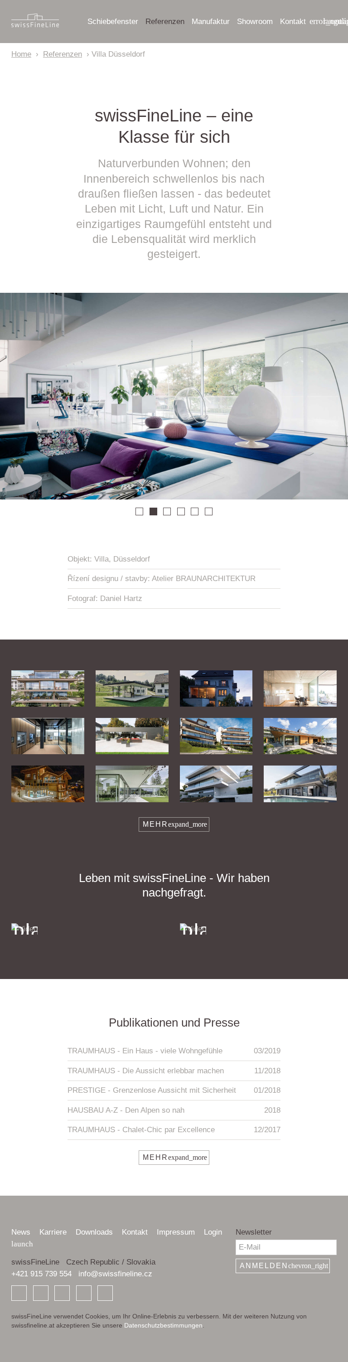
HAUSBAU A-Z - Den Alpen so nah (174, 1110)
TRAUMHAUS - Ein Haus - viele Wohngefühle (174, 1051)
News (20, 1232)
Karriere (53, 1232)
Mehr (175, 824)
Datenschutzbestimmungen (163, 1325)
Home (21, 54)
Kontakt (293, 21)
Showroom (255, 21)
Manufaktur (211, 21)
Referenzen (164, 21)
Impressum (176, 1232)
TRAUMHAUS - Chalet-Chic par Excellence (174, 1129)
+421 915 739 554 (41, 1274)
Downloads (94, 1232)
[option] (174, 396)
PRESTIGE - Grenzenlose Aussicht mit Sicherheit (174, 1090)
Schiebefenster (112, 21)
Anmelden (284, 1266)
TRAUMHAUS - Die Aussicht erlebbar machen (174, 1070)
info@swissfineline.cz (115, 1274)
